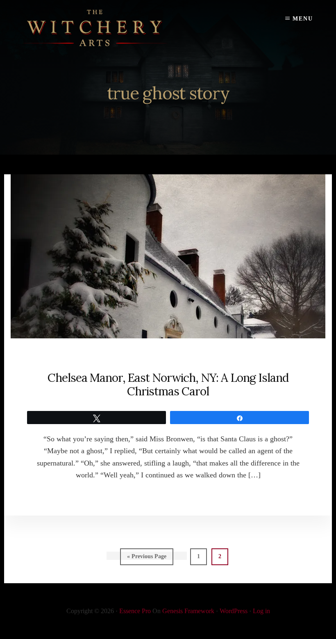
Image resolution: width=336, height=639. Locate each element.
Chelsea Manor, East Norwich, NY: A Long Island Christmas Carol (168, 384)
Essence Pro (135, 610)
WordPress (233, 610)
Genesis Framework (188, 610)
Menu (303, 19)
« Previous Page (146, 559)
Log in (261, 610)
